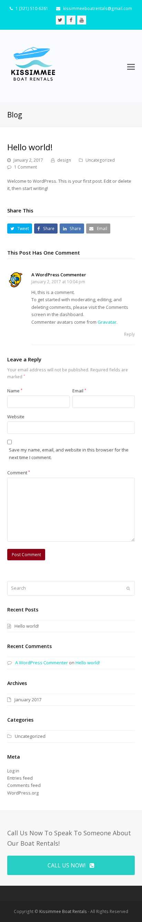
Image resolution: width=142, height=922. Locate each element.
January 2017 (27, 699)
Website (15, 417)
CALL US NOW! (66, 865)
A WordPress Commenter (58, 275)
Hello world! (26, 626)
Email (79, 391)
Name (14, 391)
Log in (13, 771)
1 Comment (25, 167)
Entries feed (20, 778)
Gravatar (107, 322)
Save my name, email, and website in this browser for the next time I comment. (69, 453)
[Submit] (128, 588)
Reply (129, 334)
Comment (18, 472)
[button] (131, 66)
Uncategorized (100, 160)
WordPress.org (23, 793)
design (64, 160)
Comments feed (24, 785)
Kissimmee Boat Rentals (63, 911)
